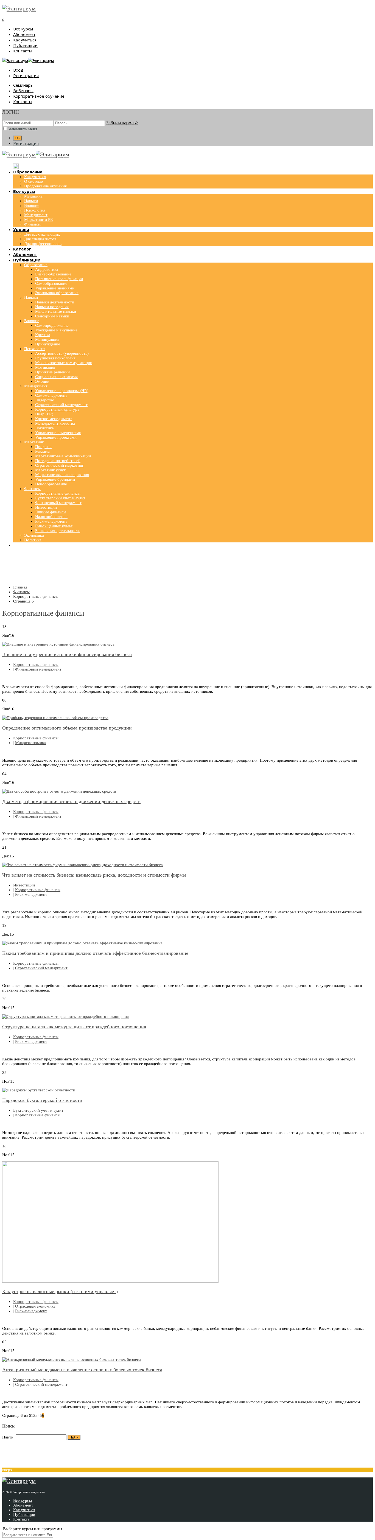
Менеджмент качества (55, 423)
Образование (35, 265)
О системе (33, 181)
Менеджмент (35, 215)
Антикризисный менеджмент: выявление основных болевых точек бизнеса (82, 1369)
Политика (32, 540)
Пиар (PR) (44, 414)
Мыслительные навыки (55, 311)
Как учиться (25, 40)
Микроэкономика (30, 743)
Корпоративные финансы (57, 493)
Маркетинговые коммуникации (63, 456)
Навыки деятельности (54, 302)
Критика (42, 335)
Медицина (33, 196)
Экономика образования (57, 293)
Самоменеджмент (51, 395)
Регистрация (26, 75)
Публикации (25, 45)
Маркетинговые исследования (62, 474)
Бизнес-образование (53, 274)
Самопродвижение (52, 325)
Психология (34, 210)
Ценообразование (51, 484)
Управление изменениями (58, 432)
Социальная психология (56, 377)
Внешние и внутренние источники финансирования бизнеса (67, 654)
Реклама (42, 451)
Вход (18, 70)
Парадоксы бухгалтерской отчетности (42, 1100)
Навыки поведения (52, 307)
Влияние (31, 205)
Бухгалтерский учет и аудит (60, 498)
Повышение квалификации (59, 279)
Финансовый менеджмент (58, 502)
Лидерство (44, 400)
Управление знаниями (54, 288)
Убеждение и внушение (56, 330)
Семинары (23, 85)
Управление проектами (56, 437)
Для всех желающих (42, 234)
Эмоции (42, 381)
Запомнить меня (22, 129)
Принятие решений (52, 372)
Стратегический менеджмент (61, 404)
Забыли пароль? (122, 122)
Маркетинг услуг (50, 470)
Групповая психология (55, 358)
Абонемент (24, 34)
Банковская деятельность (57, 530)
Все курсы (23, 29)
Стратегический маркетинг (59, 465)
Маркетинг (34, 442)
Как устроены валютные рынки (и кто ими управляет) (60, 1291)
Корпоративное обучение (39, 96)
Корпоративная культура (57, 409)
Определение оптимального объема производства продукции (67, 728)
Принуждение (47, 344)
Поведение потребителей (57, 460)
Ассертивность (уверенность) (62, 353)
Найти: (8, 1437)
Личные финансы (50, 512)
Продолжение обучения (45, 186)
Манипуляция (47, 339)
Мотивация (45, 367)
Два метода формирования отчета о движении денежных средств (71, 801)
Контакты (22, 51)
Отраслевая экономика (35, 1306)
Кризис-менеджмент (53, 418)
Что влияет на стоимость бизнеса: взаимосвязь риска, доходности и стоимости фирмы (94, 875)
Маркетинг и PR (38, 219)
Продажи (43, 446)
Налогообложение (51, 516)
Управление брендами (55, 479)
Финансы (32, 224)
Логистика (44, 428)
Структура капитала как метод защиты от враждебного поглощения (74, 1026)
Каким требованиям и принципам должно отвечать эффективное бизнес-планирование (95, 953)
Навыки (31, 201)
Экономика (34, 535)
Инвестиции (46, 507)
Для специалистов (40, 239)
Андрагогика (46, 269)
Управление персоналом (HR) (61, 390)
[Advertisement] (187, 567)
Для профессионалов (42, 243)
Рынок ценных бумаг (53, 526)
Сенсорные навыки (52, 316)
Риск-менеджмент (51, 521)
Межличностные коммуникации (63, 363)
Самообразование (51, 283)
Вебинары (23, 90)
